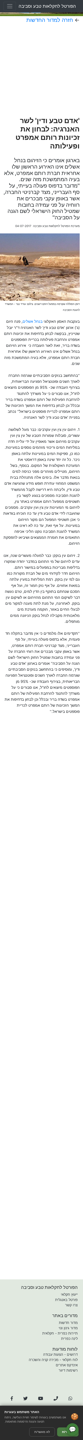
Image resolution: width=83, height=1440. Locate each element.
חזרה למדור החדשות (49, 20)
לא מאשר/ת (42, 1432)
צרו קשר (71, 1305)
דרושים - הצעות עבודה (60, 1354)
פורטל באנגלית (66, 1299)
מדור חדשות (68, 1322)
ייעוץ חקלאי (69, 1294)
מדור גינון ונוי (68, 1328)
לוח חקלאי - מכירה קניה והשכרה (53, 1359)
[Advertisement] (41, 69)
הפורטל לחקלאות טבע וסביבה (47, 6)
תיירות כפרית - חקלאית (60, 1333)
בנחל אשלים (32, 321)
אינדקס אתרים (67, 1365)
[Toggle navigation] (10, 6)
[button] (12, 1398)
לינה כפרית (69, 1338)
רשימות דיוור (68, 1370)
